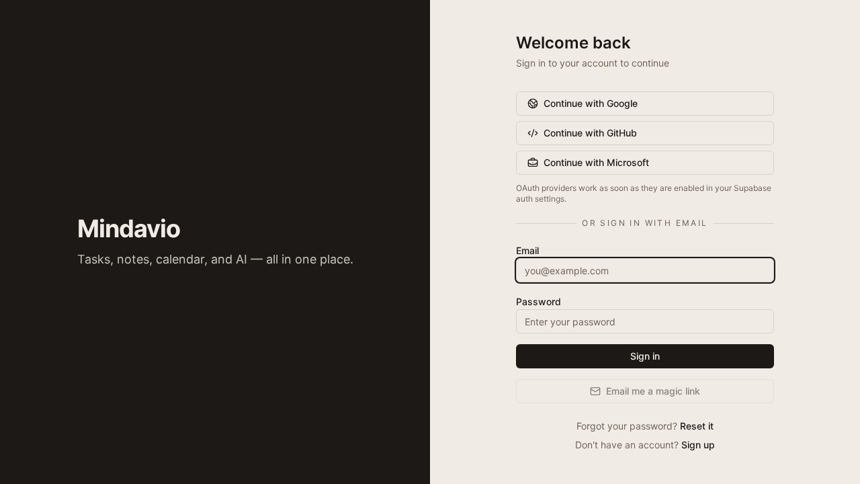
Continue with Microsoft (596, 162)
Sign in (645, 356)
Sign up (698, 444)
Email (527, 250)
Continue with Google (591, 103)
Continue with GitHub (590, 132)
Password (538, 301)
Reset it (697, 426)
